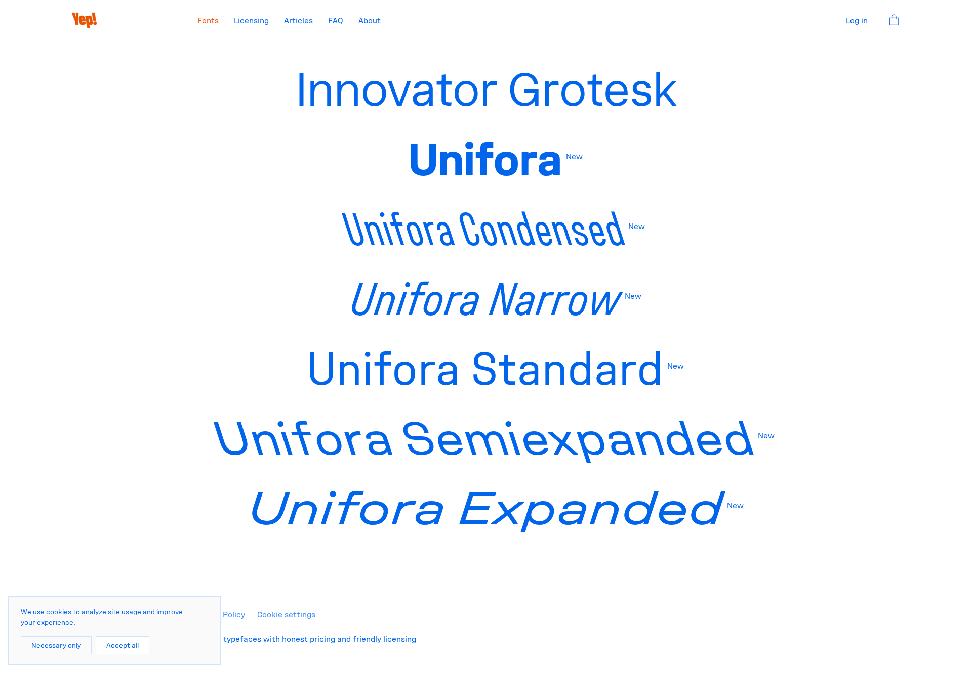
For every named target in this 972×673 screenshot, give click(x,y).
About (369, 20)
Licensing (251, 20)
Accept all (122, 645)
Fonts (208, 20)
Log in (857, 20)
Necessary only (56, 645)
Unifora (485, 159)
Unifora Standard (485, 368)
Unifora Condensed (485, 229)
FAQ (335, 20)
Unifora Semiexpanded (485, 438)
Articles (298, 20)
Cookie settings (286, 614)
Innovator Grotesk (486, 89)
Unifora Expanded (485, 508)
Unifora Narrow (485, 299)
